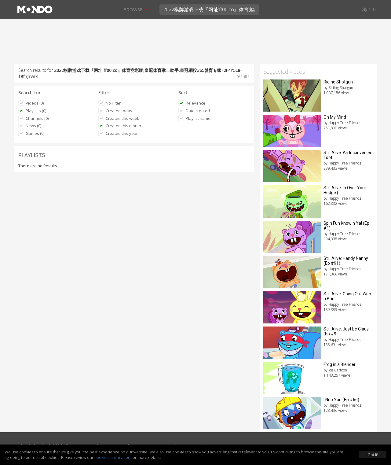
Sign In (368, 9)
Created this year (122, 133)
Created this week (122, 118)
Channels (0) (37, 118)
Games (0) (35, 133)
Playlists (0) (36, 110)
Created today (119, 110)
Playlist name (198, 118)
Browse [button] (133, 9)
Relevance (195, 103)
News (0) (33, 125)
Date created (198, 110)
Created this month (123, 125)
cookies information (112, 457)
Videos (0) (35, 103)
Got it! (372, 454)
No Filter (113, 103)
